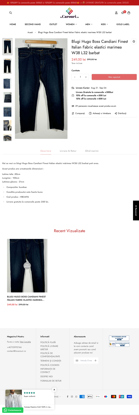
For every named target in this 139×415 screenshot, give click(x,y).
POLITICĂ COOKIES (49, 365)
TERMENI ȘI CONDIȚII (50, 360)
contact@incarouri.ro (16, 351)
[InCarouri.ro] (69, 13)
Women (70, 24)
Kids (103, 24)
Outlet (53, 24)
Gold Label (122, 24)
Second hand (33, 24)
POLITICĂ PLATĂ (48, 342)
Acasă (30, 32)
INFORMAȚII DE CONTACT (47, 370)
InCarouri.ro (28, 394)
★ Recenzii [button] (136, 210)
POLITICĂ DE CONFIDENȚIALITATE (50, 355)
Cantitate (76, 70)
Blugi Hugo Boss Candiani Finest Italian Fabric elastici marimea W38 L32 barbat (26, 298)
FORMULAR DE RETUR (50, 380)
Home (13, 24)
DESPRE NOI (46, 376)
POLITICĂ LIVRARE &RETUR (49, 348)
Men (87, 24)
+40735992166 (14, 347)
